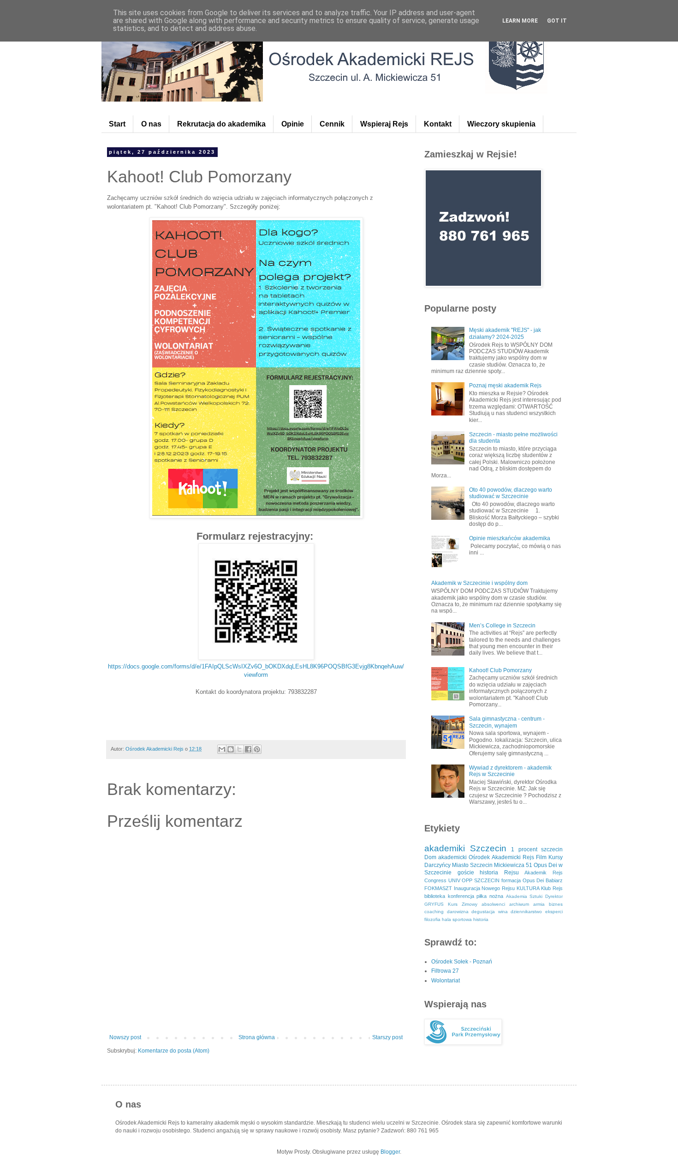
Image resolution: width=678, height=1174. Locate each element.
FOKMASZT (438, 888)
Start (117, 124)
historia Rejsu (499, 872)
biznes (556, 904)
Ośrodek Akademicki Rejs (501, 857)
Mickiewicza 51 (513, 865)
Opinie (292, 124)
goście (466, 872)
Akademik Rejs (543, 872)
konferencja (461, 896)
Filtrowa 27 (445, 971)
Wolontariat (445, 980)
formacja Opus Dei (522, 880)
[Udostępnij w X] (239, 749)
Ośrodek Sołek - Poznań (461, 961)
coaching (434, 911)
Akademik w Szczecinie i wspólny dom (479, 583)
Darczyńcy (437, 865)
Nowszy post (125, 1037)
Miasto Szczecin (472, 865)
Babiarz (554, 880)
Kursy (555, 857)
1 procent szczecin (537, 849)
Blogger (390, 1152)
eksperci (554, 911)
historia (480, 919)
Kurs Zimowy (462, 904)
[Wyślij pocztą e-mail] (221, 749)
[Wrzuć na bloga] (230, 749)
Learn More (520, 21)
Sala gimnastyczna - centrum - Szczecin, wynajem (507, 722)
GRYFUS (434, 904)
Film (541, 857)
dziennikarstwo (526, 911)
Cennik (332, 124)
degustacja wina (489, 911)
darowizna (458, 911)
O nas (151, 124)
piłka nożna (489, 896)
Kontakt (438, 124)
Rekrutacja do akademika (221, 124)
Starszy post (387, 1037)
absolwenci (493, 904)
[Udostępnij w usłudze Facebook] (248, 749)
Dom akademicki (445, 857)
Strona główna (256, 1037)
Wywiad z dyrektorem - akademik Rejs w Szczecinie (510, 771)
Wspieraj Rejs (384, 124)
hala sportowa (457, 919)
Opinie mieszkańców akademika (509, 538)
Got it (557, 21)
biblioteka (434, 896)
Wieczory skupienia (501, 124)
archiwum (519, 904)
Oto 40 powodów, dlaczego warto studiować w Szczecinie (510, 493)
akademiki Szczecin (465, 848)
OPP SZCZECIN (481, 880)
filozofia (432, 919)
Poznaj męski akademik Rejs (505, 385)
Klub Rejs (552, 888)
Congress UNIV (442, 880)
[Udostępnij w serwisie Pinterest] (257, 749)
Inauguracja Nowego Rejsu (484, 888)
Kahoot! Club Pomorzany (500, 670)
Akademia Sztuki (524, 896)
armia (539, 904)
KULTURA (528, 888)
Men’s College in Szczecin (502, 625)
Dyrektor (554, 896)
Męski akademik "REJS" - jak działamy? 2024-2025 (505, 333)
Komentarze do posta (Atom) (173, 1051)
